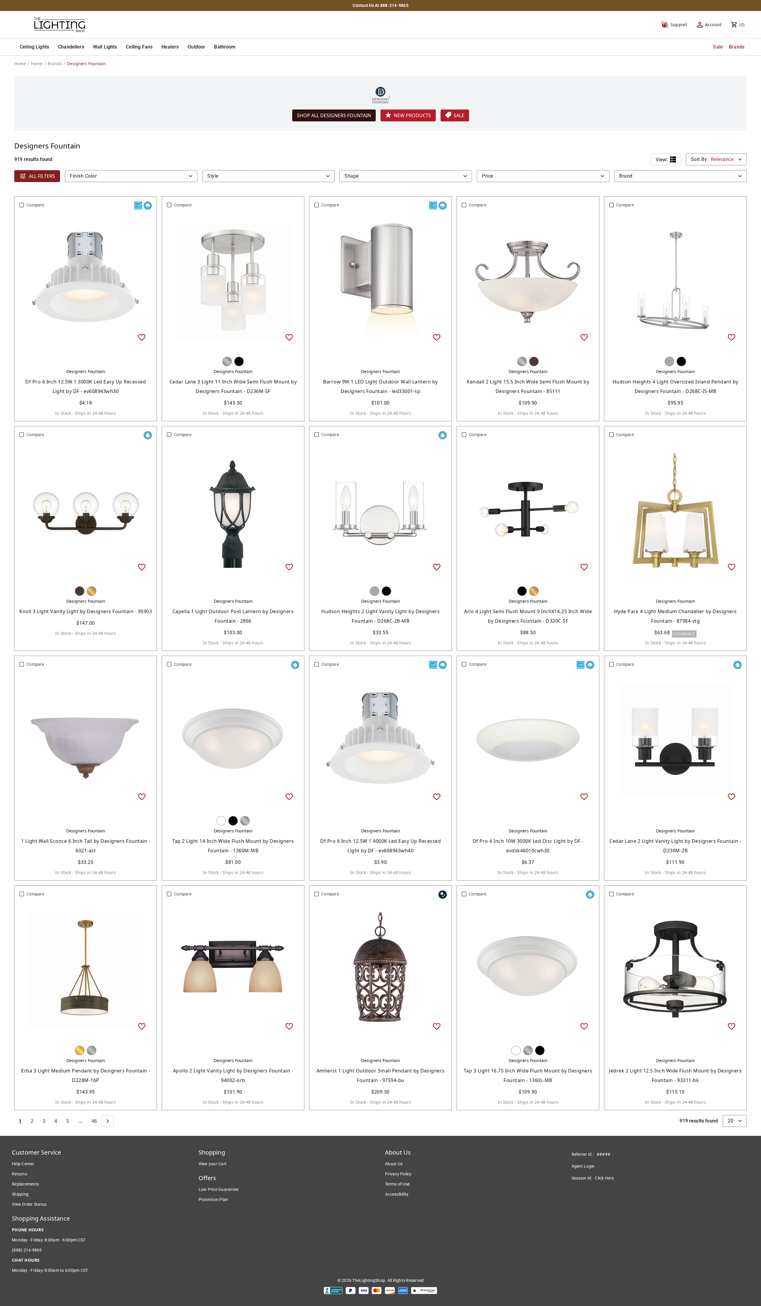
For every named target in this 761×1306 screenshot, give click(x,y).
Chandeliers (71, 47)
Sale (718, 47)
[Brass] (79, 1050)
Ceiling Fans (139, 47)
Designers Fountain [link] (86, 63)
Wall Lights (105, 47)
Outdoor (196, 47)
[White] (221, 821)
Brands (736, 47)
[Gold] (91, 591)
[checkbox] (21, 205)
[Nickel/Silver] (227, 361)
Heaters (170, 47)
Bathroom (224, 47)
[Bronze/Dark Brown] (534, 361)
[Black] (239, 361)
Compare (35, 205)
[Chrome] (669, 361)
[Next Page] (107, 1121)
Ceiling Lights (34, 47)
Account (713, 24)
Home (20, 63)
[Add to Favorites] (142, 337)
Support (679, 24)
